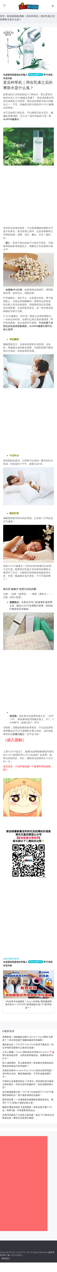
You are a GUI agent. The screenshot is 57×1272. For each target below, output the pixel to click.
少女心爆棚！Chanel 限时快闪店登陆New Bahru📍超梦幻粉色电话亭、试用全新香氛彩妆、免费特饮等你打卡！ (28, 1055)
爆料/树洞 (14, 958)
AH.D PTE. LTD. (23, 1252)
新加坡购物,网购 (15, 16)
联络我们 (6, 1258)
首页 (2, 16)
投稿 (5, 958)
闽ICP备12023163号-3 (12, 1255)
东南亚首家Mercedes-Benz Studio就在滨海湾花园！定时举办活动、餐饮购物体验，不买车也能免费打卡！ (28, 1073)
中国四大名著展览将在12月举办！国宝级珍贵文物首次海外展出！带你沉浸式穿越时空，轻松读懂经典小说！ (28, 1084)
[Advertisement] (28, 196)
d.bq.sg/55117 (35, 74)
